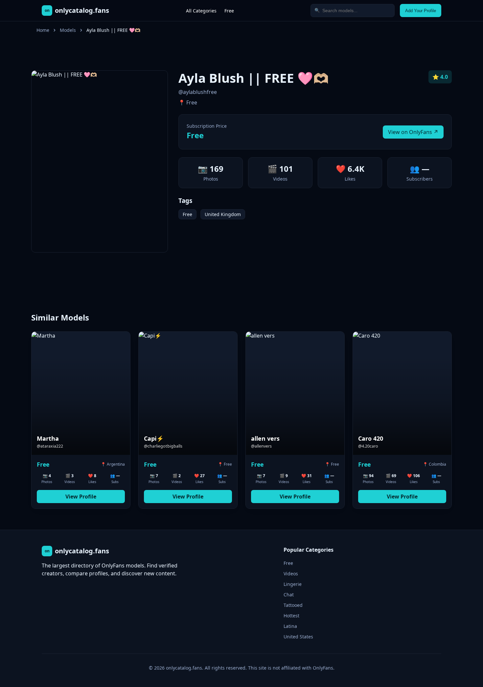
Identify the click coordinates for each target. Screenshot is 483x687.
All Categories (201, 11)
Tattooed (293, 605)
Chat (289, 594)
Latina (290, 626)
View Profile (80, 496)
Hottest (291, 615)
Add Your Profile (420, 10)
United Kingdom (223, 214)
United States (298, 636)
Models (68, 30)
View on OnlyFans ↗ (413, 132)
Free (229, 11)
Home (42, 30)
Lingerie (293, 584)
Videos (291, 573)
